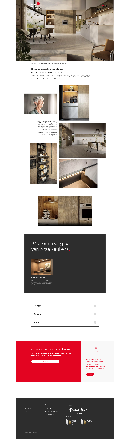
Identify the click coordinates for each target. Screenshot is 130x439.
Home (32, 63)
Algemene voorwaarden (51, 411)
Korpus (37, 322)
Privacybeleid (48, 408)
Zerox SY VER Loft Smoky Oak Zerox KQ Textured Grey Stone (53, 63)
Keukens (37, 63)
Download (90, 374)
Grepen (37, 314)
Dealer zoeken (45, 361)
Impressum (27, 405)
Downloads (48, 405)
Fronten (37, 306)
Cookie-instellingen (50, 414)
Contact (26, 411)
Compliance (27, 408)
